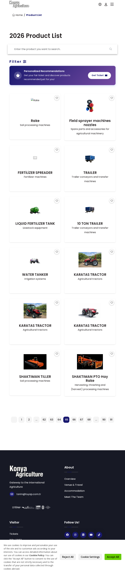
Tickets (13, 534)
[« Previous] (14, 420)
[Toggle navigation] (112, 4)
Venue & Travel (73, 485)
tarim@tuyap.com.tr (28, 494)
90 (103, 419)
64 (59, 419)
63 (51, 419)
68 (89, 419)
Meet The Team (73, 497)
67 (81, 419)
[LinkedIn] (83, 535)
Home (19, 15)
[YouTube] (91, 535)
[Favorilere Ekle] (56, 98)
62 (44, 419)
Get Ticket (98, 75)
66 (74, 419)
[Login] (106, 4)
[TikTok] (99, 535)
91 (111, 419)
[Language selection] (100, 4)
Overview (70, 479)
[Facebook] (67, 535)
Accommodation (74, 491)
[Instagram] (75, 535)
